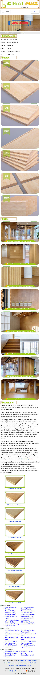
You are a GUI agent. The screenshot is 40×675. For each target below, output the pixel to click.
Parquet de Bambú (20, 663)
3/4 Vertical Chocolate (15, 570)
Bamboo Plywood (9, 33)
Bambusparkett (21, 660)
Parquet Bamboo (9, 663)
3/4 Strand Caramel (15, 603)
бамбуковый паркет (25, 665)
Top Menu (34, 12)
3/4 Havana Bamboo (15, 554)
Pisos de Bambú (31, 663)
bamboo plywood (26, 459)
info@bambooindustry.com (17, 671)
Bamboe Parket (13, 665)
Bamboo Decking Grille (27, 655)
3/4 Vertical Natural (15, 521)
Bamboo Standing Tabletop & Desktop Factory (11, 616)
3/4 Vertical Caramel (14, 537)
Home (23, 33)
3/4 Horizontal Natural (15, 488)
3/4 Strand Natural (15, 586)
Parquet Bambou (32, 660)
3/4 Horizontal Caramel (14, 505)
